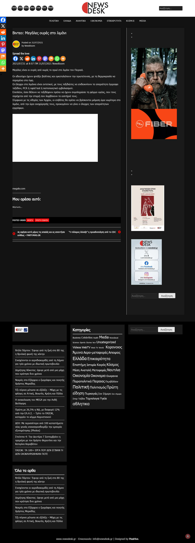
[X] (21, 58)
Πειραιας (98, 381)
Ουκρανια (112, 376)
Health (95, 338)
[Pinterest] (39, 58)
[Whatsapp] (57, 58)
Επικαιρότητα (38, 8)
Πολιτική (13, 8)
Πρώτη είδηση (41, 220)
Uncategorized (106, 342)
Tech (94, 342)
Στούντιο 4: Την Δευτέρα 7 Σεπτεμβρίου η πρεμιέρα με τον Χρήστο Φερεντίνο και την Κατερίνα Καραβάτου (38, 440)
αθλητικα (26, 8)
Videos (77, 347)
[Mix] (51, 58)
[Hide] (1, 74)
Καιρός (101, 364)
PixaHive (133, 538)
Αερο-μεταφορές (95, 352)
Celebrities (86, 337)
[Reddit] (27, 58)
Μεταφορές (99, 370)
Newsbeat (114, 338)
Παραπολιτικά (82, 381)
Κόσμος (44, 8)
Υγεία (103, 398)
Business (77, 337)
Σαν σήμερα (116, 394)
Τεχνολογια (92, 398)
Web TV (94, 347)
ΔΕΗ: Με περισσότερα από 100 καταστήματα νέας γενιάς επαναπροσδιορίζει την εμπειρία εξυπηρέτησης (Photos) (39, 427)
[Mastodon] (45, 58)
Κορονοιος (113, 346)
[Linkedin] (33, 58)
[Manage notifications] (187, 536)
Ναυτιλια (113, 370)
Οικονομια (98, 375)
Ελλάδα (20, 8)
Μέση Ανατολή (82, 370)
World (101, 347)
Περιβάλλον (111, 381)
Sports (82, 342)
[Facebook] (15, 58)
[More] (63, 58)
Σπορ (75, 398)
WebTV (30, 220)
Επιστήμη (79, 364)
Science (76, 342)
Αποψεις (114, 352)
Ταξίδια (81, 398)
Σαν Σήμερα (104, 393)
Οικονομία (32, 8)
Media (50, 8)
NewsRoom (30, 45)
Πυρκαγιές (91, 393)
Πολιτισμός (98, 387)
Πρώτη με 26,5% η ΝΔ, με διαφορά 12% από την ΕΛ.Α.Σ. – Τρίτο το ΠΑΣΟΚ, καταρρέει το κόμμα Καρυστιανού (37, 413)
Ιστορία (91, 364)
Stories (89, 342)
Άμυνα (78, 352)
